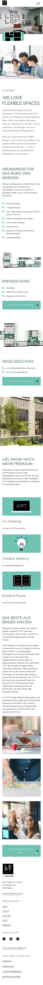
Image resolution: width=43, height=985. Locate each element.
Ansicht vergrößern (20, 305)
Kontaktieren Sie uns (11, 894)
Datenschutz (8, 966)
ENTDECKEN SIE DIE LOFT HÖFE (20, 850)
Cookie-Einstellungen (11, 971)
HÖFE (4, 920)
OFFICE (5, 911)
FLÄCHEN (6, 916)
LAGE (4, 907)
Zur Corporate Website (13, 948)
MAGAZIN (6, 925)
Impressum (7, 961)
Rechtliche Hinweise (11, 976)
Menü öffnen (38, 3)
